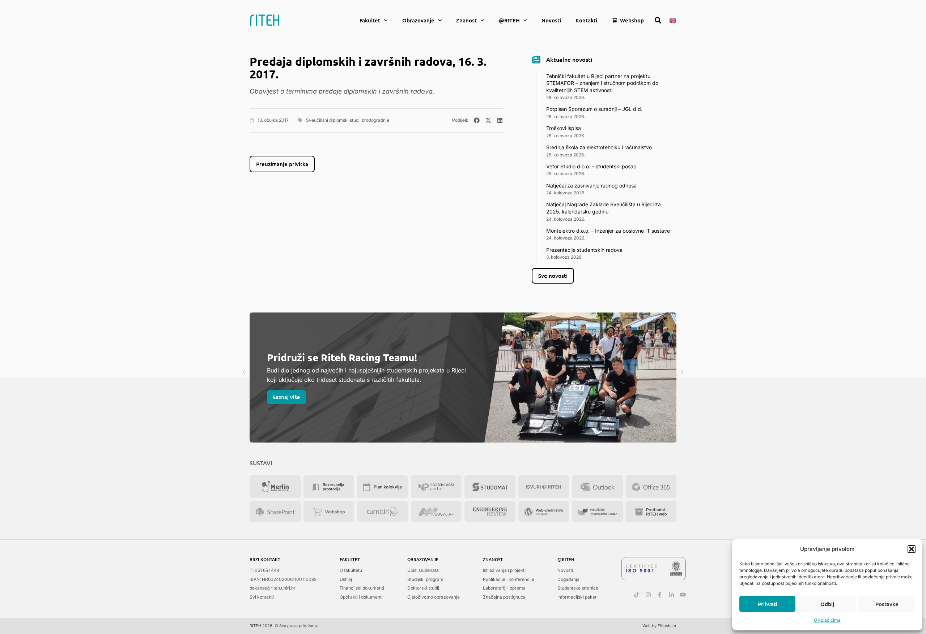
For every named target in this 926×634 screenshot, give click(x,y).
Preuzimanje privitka (282, 164)
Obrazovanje (418, 20)
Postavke (887, 604)
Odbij (827, 604)
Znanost (466, 20)
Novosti (551, 20)
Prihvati (767, 604)
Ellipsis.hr (667, 625)
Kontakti (586, 20)
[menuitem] (673, 20)
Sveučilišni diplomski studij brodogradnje (347, 120)
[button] (911, 549)
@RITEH (509, 20)
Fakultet (370, 20)
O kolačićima (827, 620)
